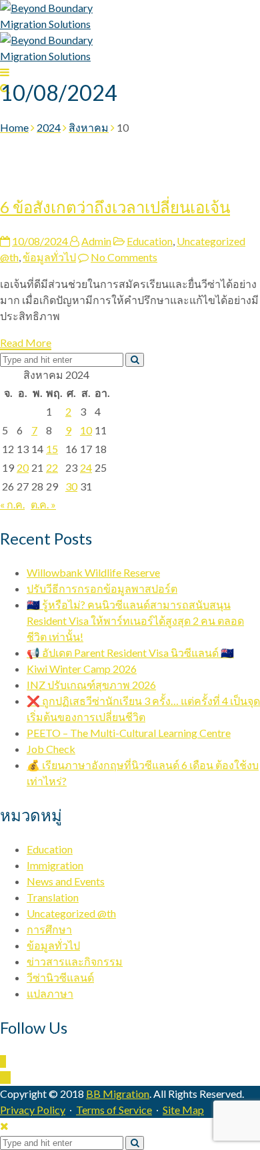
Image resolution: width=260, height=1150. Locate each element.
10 (86, 430)
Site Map (183, 1109)
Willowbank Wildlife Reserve (93, 572)
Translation (53, 897)
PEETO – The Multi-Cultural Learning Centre (129, 732)
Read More (25, 342)
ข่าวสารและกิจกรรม (75, 961)
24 (86, 467)
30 (71, 486)
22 (52, 467)
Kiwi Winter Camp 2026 (82, 668)
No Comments (124, 257)
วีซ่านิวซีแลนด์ (60, 977)
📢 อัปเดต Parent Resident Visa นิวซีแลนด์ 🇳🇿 (130, 652)
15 (52, 448)
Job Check (51, 748)
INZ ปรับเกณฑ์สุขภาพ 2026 (91, 684)
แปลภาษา (50, 993)
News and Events (66, 881)
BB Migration (117, 1093)
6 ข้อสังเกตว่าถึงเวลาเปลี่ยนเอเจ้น (115, 207)
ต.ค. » (43, 504)
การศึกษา (49, 929)
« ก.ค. (12, 504)
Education (150, 241)
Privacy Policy (32, 1109)
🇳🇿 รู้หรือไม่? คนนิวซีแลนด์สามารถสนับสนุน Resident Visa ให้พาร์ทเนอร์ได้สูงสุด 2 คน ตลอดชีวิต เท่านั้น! (135, 620)
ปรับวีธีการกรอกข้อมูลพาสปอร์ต (102, 588)
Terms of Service (114, 1109)
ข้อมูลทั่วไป (49, 257)
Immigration (55, 865)
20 (23, 467)
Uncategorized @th (71, 913)
